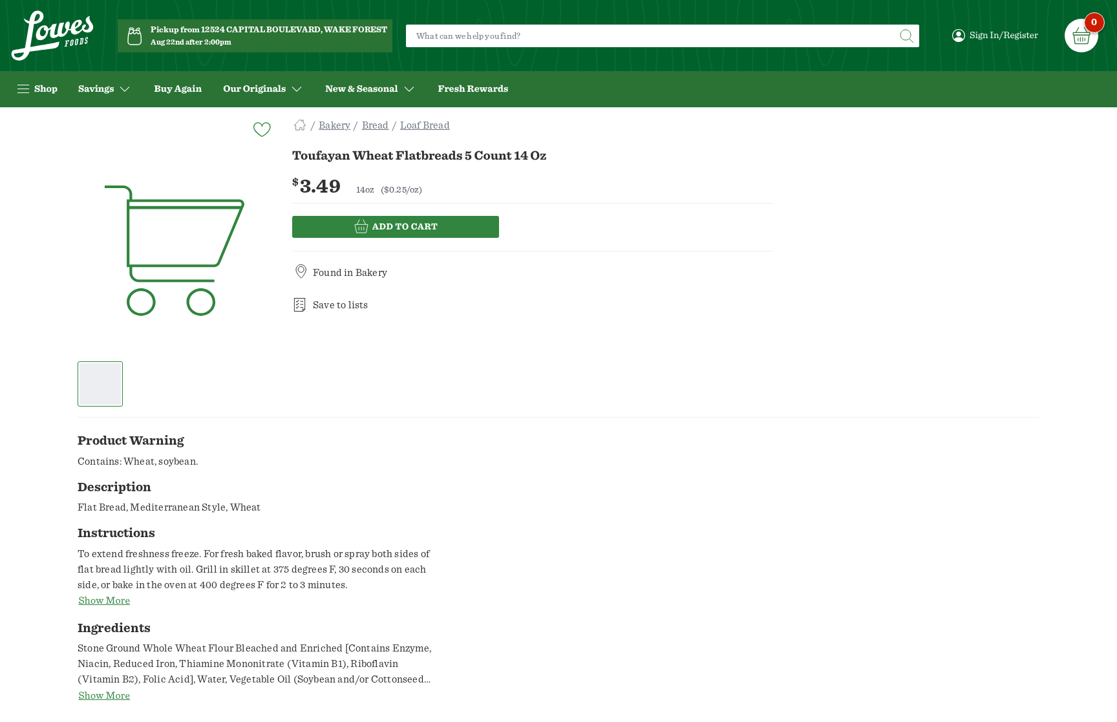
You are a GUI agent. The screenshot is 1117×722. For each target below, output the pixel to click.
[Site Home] (300, 125)
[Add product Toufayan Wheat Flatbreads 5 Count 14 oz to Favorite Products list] (261, 128)
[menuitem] (178, 89)
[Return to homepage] (52, 36)
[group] (174, 251)
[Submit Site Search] (906, 36)
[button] (100, 384)
